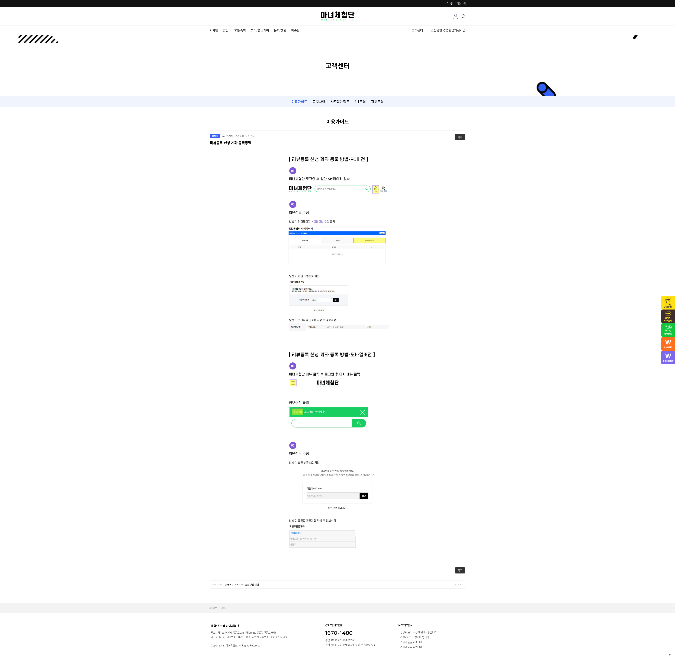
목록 (460, 137)
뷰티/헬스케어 (260, 30)
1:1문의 (360, 101)
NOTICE (405, 625)
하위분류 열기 (425, 30)
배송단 (295, 30)
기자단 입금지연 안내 (411, 642)
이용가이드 (299, 101)
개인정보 (213, 608)
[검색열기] (464, 16)
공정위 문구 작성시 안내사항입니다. (418, 632)
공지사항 (319, 101)
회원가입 (461, 3)
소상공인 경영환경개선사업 (448, 30)
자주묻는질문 (339, 101)
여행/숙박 (239, 30)
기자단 (214, 30)
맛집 (226, 30)
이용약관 (225, 608)
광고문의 (377, 101)
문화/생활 (280, 30)
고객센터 (417, 30)
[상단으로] (669, 654)
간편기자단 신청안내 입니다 (414, 637)
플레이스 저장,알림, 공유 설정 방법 (242, 584)
